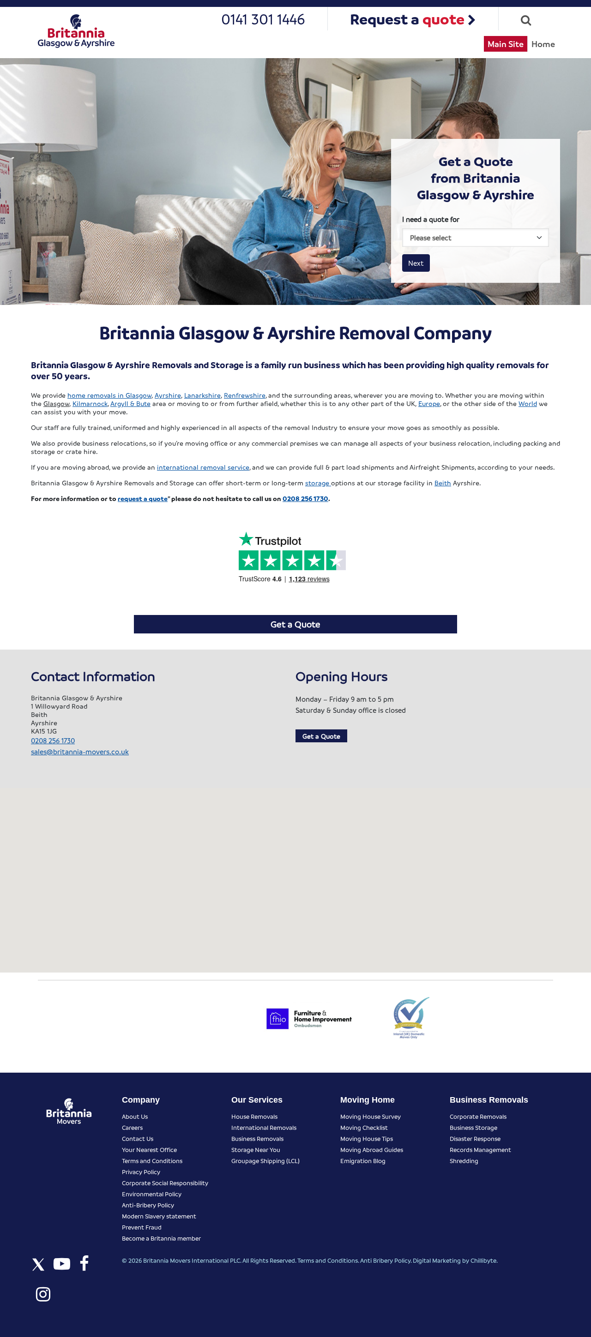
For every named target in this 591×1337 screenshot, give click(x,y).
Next (416, 263)
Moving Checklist (364, 1127)
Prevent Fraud (142, 1227)
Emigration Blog (363, 1160)
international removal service (203, 467)
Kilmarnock (90, 403)
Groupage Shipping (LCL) (265, 1160)
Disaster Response (475, 1138)
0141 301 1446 (263, 18)
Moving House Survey (370, 1116)
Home (543, 43)
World (528, 403)
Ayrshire (168, 395)
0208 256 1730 (305, 498)
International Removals (263, 1127)
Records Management (480, 1149)
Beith (442, 482)
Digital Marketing (437, 1260)
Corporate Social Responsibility (165, 1183)
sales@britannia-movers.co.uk (80, 751)
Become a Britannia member (161, 1238)
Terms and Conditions (152, 1160)
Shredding (464, 1160)
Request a (407, 18)
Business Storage (473, 1127)
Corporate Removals (478, 1116)
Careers (132, 1127)
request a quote (143, 498)
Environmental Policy (151, 1194)
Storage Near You (255, 1149)
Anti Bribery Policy (385, 1260)
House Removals (254, 1116)
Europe (429, 403)
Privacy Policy (141, 1172)
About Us (135, 1116)
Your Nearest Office (149, 1149)
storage (318, 482)
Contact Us (137, 1138)
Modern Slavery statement (159, 1216)
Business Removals (257, 1138)
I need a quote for (430, 219)
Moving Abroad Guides (371, 1149)
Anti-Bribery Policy (148, 1205)
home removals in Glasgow (109, 395)
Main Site (506, 43)
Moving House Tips (366, 1138)
